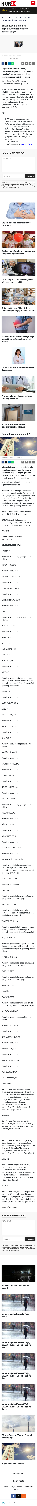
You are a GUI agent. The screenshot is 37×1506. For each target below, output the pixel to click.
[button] (26, 63)
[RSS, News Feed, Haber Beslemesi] (23, 1496)
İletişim (19, 1487)
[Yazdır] (22, 63)
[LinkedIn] (9, 63)
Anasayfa (7, 18)
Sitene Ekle (18, 1489)
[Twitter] (6, 63)
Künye (13, 1487)
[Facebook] (3, 63)
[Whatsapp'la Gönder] (12, 63)
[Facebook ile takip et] (13, 1496)
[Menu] (33, 3)
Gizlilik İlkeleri (29, 1487)
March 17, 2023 (27, 144)
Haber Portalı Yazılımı (12, 1503)
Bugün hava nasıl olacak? (17, 10)
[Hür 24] (9, 3)
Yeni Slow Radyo (18, 1474)
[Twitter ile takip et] (18, 1496)
